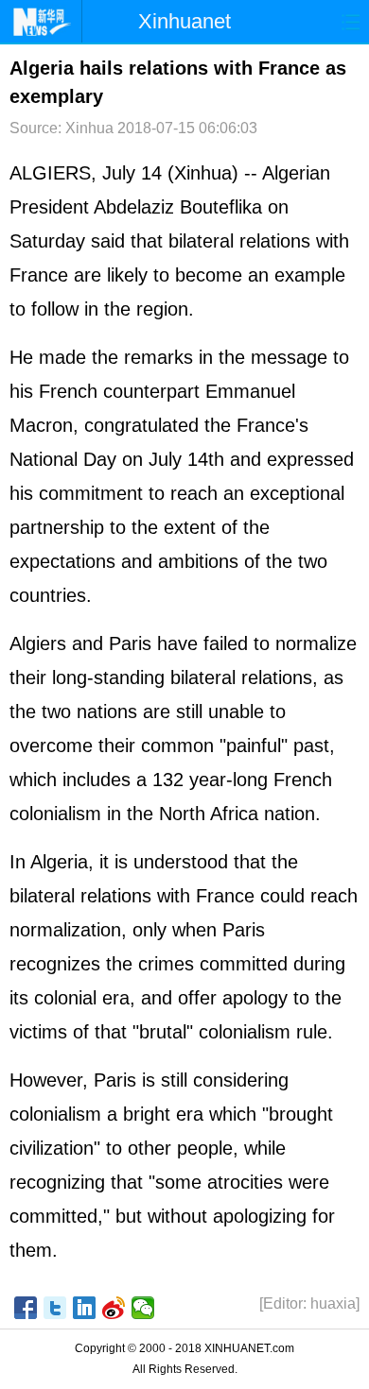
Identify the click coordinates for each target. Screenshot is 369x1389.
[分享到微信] (143, 1307)
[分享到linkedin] (85, 1307)
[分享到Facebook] (26, 1307)
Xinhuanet (184, 21)
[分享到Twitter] (55, 1307)
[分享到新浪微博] (114, 1307)
